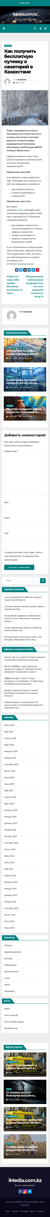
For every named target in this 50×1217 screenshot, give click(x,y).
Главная (15, 1211)
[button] (35, 28)
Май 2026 (8, 732)
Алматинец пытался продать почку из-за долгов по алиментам (22, 383)
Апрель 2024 (10, 876)
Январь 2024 (10, 889)
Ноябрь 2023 (10, 902)
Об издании (24, 1211)
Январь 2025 (10, 817)
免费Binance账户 (12, 678)
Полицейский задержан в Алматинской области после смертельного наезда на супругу (22, 618)
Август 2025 (9, 771)
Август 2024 (9, 849)
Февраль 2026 (10, 751)
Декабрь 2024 (10, 823)
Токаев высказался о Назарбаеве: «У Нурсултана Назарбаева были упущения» (23, 681)
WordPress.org (11, 1028)
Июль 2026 (9, 725)
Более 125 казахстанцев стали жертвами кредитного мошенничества (23, 705)
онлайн (20, 210)
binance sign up (11, 657)
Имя (6, 502)
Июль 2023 (9, 921)
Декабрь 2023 (10, 895)
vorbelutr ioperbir (11, 702)
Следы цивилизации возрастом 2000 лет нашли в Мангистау (22, 1150)
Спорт (7, 978)
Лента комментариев (14, 1022)
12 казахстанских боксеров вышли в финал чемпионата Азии (24, 1095)
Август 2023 (9, 915)
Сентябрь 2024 (11, 843)
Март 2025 (9, 804)
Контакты (41, 1211)
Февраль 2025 (10, 810)
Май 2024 (8, 869)
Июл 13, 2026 (13, 1100)
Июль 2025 (9, 778)
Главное (8, 45)
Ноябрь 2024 (10, 830)
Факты (7, 985)
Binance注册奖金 (12, 666)
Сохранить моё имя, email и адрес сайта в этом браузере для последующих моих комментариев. (23, 556)
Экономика (9, 991)
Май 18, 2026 (13, 1127)
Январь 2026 (10, 758)
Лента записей (11, 1015)
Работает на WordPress (15, 1202)
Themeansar (25, 1205)
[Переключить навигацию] (45, 28)
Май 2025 (8, 791)
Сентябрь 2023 (11, 908)
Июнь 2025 (9, 784)
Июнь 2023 (9, 928)
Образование (10, 965)
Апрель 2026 (10, 738)
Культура (8, 958)
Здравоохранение (12, 952)
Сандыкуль (21, 79)
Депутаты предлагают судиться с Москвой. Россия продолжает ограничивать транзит (22, 669)
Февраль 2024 (10, 882)
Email (7, 518)
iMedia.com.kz (25, 14)
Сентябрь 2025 (11, 764)
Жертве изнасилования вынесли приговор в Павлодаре (24, 412)
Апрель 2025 (10, 797)
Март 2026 (9, 745)
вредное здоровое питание (16, 690)
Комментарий (11, 451)
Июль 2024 (9, 856)
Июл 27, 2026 (13, 1073)
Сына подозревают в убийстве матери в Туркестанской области (23, 1068)
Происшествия (11, 972)
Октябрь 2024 (10, 836)
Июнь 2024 (9, 862)
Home (8, 1211)
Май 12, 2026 (13, 1154)
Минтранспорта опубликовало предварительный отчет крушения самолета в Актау (34, 286)
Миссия (33, 1211)
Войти (7, 1009)
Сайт (6, 533)
